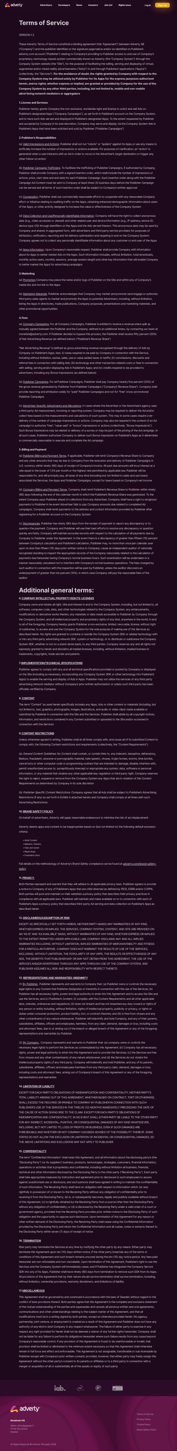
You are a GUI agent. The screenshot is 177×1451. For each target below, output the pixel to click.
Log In (148, 5)
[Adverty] (14, 5)
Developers (64, 5)
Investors (93, 5)
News (79, 5)
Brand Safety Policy (146, 1429)
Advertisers (46, 5)
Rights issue (125, 5)
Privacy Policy (144, 1419)
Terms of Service (145, 1414)
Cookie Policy (143, 1424)
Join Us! (108, 5)
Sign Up (162, 5)
